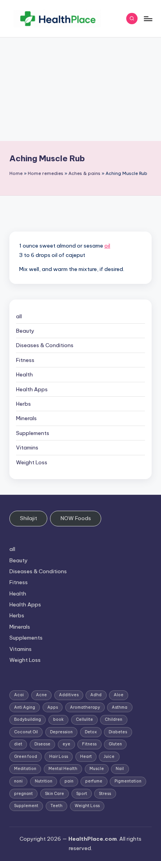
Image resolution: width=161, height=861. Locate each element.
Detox (91, 731)
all (19, 316)
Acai (19, 694)
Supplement (26, 805)
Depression (61, 731)
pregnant (23, 793)
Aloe (118, 694)
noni (18, 781)
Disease (42, 744)
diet (18, 744)
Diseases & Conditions (44, 345)
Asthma (119, 707)
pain (68, 781)
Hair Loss (58, 756)
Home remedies (45, 173)
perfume (93, 781)
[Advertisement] (80, 89)
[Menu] (148, 18)
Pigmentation (127, 781)
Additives (69, 694)
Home (16, 173)
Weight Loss (31, 462)
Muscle (96, 768)
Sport (81, 793)
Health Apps (32, 389)
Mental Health (62, 768)
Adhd (96, 694)
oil (107, 245)
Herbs (23, 403)
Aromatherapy (85, 707)
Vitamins (27, 447)
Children (113, 719)
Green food (25, 756)
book (58, 719)
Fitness (25, 360)
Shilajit (28, 518)
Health (24, 374)
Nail (120, 768)
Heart (86, 756)
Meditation (25, 768)
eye (66, 744)
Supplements (32, 433)
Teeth (56, 805)
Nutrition (43, 781)
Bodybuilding (27, 719)
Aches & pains (84, 173)
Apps (52, 707)
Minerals (26, 418)
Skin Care (54, 793)
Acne (41, 694)
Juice (109, 756)
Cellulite (84, 719)
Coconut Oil (26, 731)
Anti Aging (24, 707)
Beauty (25, 330)
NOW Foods (76, 518)
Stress (105, 793)
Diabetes (118, 731)
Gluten (115, 744)
